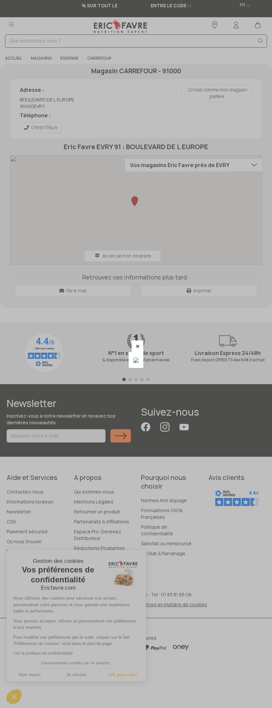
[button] (137, 346)
